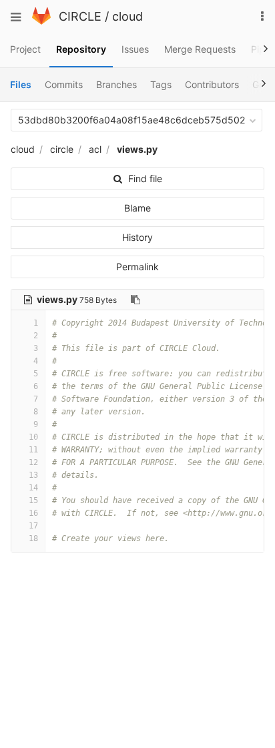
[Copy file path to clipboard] (135, 299)
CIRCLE (80, 16)
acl (95, 149)
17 (33, 525)
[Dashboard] (41, 21)
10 (33, 437)
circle (61, 149)
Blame (137, 208)
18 (33, 538)
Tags (161, 84)
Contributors (212, 84)
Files (20, 84)
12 (33, 462)
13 (33, 475)
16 (33, 513)
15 (33, 500)
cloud (127, 16)
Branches (116, 84)
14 (33, 487)
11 (33, 449)
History (137, 237)
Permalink (137, 266)
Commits (64, 84)
